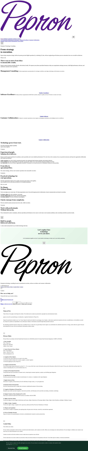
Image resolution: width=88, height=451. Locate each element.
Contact (21, 286)
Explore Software (44, 116)
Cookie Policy (16, 286)
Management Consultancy (13, 40)
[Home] (36, 37)
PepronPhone (14, 41)
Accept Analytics (23, 448)
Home (2, 38)
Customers (10, 38)
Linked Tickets (8, 41)
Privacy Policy (15, 444)
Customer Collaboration (34, 40)
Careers (19, 38)
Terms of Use (3, 286)
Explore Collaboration (44, 139)
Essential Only (11, 448)
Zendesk (2, 41)
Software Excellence (24, 40)
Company (15, 38)
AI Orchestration (4, 40)
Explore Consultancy (44, 92)
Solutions (6, 38)
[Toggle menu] (73, 37)
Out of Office (20, 41)
